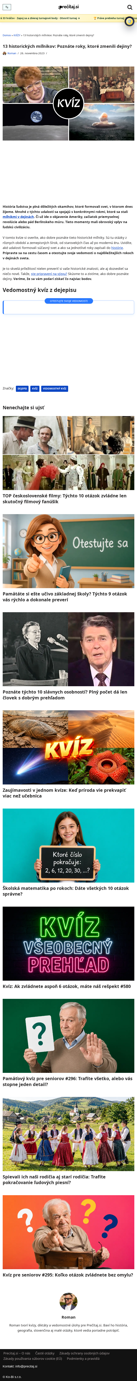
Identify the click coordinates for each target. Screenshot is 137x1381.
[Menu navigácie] (7, 7)
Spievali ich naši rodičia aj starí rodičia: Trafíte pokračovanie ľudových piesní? (54, 1180)
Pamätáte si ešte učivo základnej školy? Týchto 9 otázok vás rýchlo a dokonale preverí (65, 597)
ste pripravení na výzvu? (49, 274)
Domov (7, 35)
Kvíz (35, 388)
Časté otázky (44, 1353)
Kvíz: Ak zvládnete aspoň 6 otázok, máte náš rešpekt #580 (67, 986)
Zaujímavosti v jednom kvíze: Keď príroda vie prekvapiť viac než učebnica (64, 793)
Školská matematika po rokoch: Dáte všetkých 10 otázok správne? (66, 891)
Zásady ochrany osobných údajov (84, 1353)
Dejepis (22, 388)
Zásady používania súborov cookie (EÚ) (32, 1358)
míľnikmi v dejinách (18, 217)
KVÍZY (17, 35)
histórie (117, 248)
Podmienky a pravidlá (83, 1358)
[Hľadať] (130, 7)
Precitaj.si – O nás (16, 1353)
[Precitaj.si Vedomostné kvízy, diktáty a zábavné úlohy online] (68, 7)
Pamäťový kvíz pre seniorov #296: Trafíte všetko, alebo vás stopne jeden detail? (67, 1081)
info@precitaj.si (26, 1366)
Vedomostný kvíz (54, 388)
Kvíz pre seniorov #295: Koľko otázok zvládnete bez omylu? (68, 1275)
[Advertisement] (68, 178)
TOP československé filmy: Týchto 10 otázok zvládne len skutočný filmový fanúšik (64, 499)
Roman (11, 53)
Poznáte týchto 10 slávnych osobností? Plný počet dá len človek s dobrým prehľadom (65, 695)
